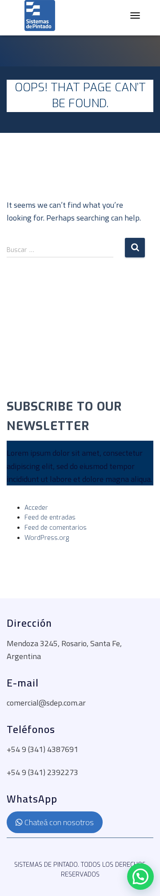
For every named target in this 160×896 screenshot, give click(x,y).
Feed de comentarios (55, 528)
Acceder (36, 508)
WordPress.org (46, 538)
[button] (140, 876)
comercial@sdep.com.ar (46, 702)
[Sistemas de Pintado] (40, 15)
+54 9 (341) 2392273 (42, 772)
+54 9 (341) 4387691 (42, 749)
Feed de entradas (50, 517)
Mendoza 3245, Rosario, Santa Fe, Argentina (64, 649)
